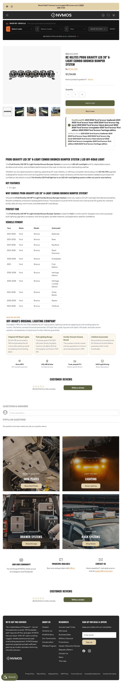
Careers (45, 627)
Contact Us (63, 653)
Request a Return (66, 649)
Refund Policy (41, 674)
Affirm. (72, 568)
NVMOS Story (48, 634)
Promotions (64, 642)
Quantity (69, 89)
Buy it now (90, 111)
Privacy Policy (29, 674)
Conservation (47, 642)
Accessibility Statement (92, 674)
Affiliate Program (49, 646)
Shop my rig (97, 29)
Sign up (89, 642)
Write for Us (47, 631)
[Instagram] (11, 6)
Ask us (90, 79)
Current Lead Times (67, 627)
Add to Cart (90, 103)
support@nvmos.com (104, 571)
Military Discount (66, 638)
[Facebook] (7, 6)
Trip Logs (62, 661)
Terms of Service (76, 674)
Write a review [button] (78, 388)
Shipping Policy (53, 674)
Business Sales (65, 634)
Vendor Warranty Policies (69, 646)
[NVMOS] (61, 15)
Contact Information (109, 674)
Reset (112, 29)
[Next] (57, 72)
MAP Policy (64, 674)
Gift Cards (63, 631)
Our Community (49, 638)
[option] (32, 75)
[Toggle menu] (8, 15)
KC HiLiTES (72, 69)
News (61, 657)
